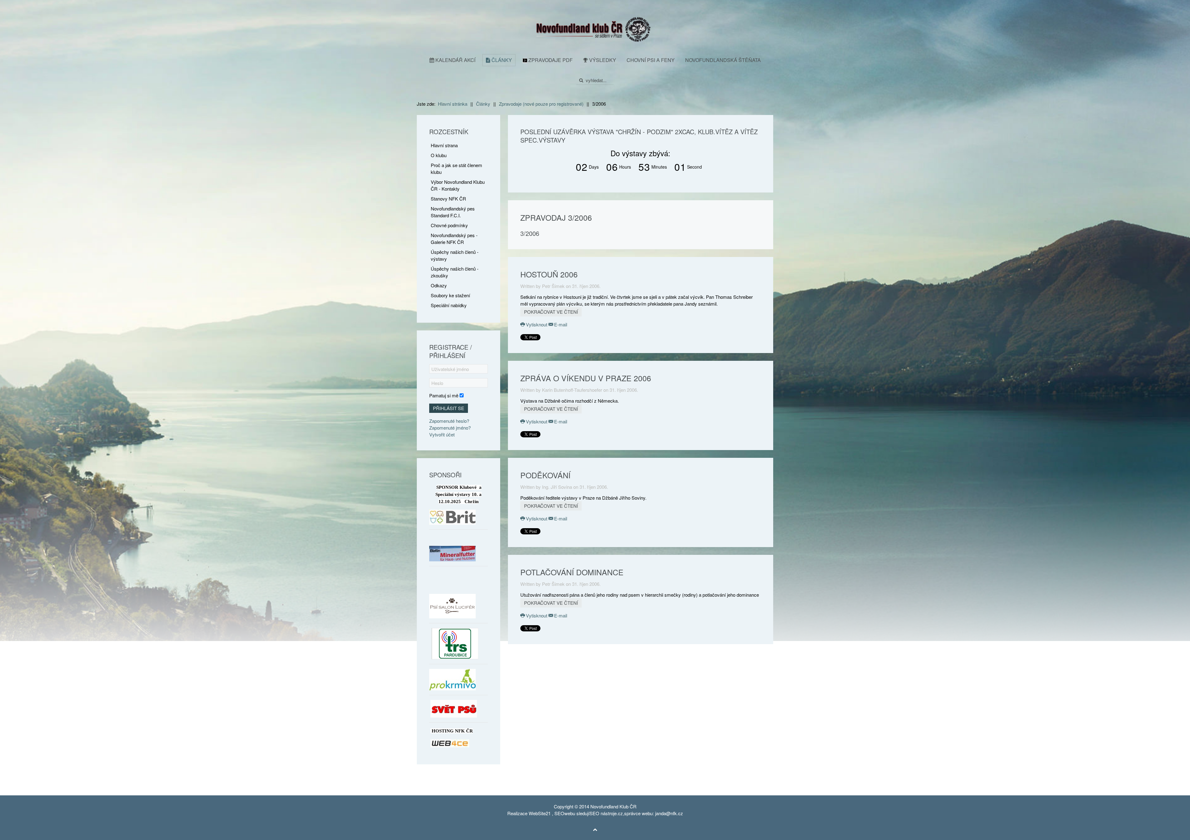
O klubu (439, 155)
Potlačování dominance (572, 571)
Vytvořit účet (442, 434)
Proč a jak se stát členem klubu (456, 168)
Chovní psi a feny (651, 60)
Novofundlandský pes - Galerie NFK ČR (454, 238)
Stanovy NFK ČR (448, 198)
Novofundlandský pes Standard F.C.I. (453, 212)
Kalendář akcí (454, 60)
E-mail (560, 324)
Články (501, 60)
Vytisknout (537, 324)
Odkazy (439, 285)
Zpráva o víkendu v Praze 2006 (585, 377)
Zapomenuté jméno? (450, 427)
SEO (559, 813)
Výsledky (602, 60)
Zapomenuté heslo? (449, 421)
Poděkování (545, 474)
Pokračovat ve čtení (551, 311)
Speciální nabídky (449, 305)
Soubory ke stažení (450, 295)
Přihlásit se (448, 408)
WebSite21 (540, 813)
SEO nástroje (603, 813)
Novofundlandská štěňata (723, 60)
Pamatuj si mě (443, 395)
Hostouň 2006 (549, 274)
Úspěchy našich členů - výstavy (454, 255)
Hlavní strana (444, 145)
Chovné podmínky (449, 225)
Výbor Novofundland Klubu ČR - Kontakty (458, 185)
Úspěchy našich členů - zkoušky (454, 272)
